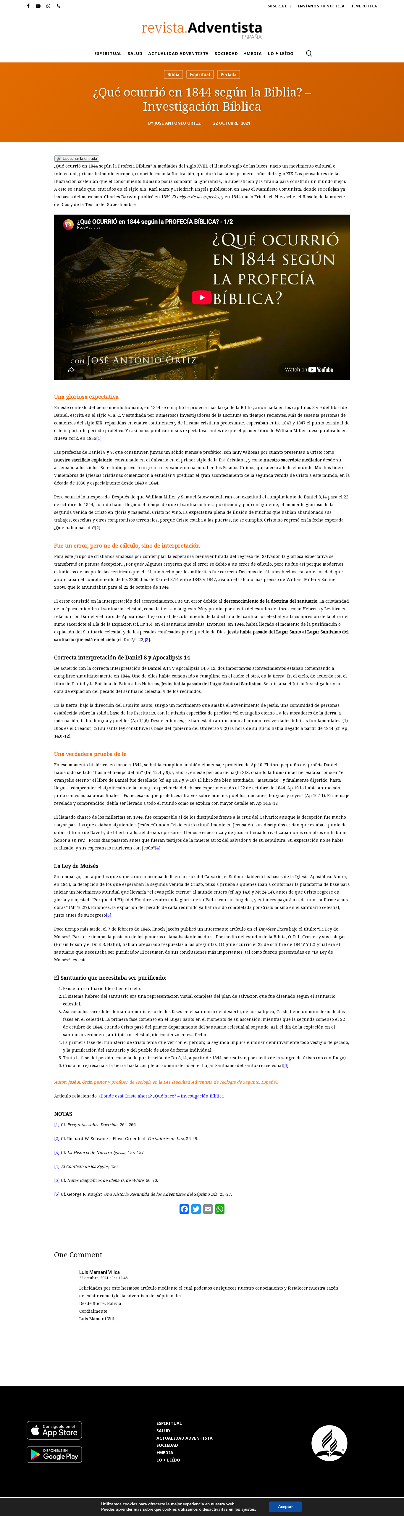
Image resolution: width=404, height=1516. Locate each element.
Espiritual (200, 74)
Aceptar (285, 1506)
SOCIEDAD (167, 1445)
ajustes (248, 1509)
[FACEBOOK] (28, 6)
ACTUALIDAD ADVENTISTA (184, 1438)
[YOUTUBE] (38, 6)
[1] (99, 438)
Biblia (173, 74)
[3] (147, 639)
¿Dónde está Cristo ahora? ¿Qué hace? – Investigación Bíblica (161, 1096)
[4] (158, 848)
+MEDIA (164, 1452)
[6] (286, 1065)
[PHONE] (59, 6)
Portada (229, 74)
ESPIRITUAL (169, 1423)
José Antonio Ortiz (177, 123)
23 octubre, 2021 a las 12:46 (103, 1277)
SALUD (163, 1430)
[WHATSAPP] (48, 6)
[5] (108, 915)
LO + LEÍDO (168, 1460)
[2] (98, 527)
